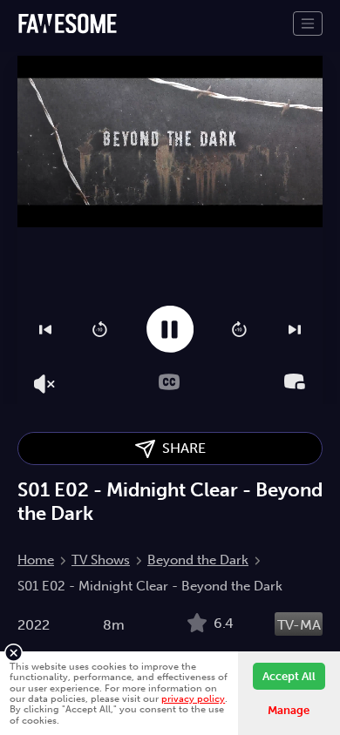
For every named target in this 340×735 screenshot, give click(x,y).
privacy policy (193, 698)
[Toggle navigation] (308, 23)
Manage (288, 710)
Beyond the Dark (197, 560)
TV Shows (100, 560)
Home (35, 560)
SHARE (180, 448)
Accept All (289, 676)
